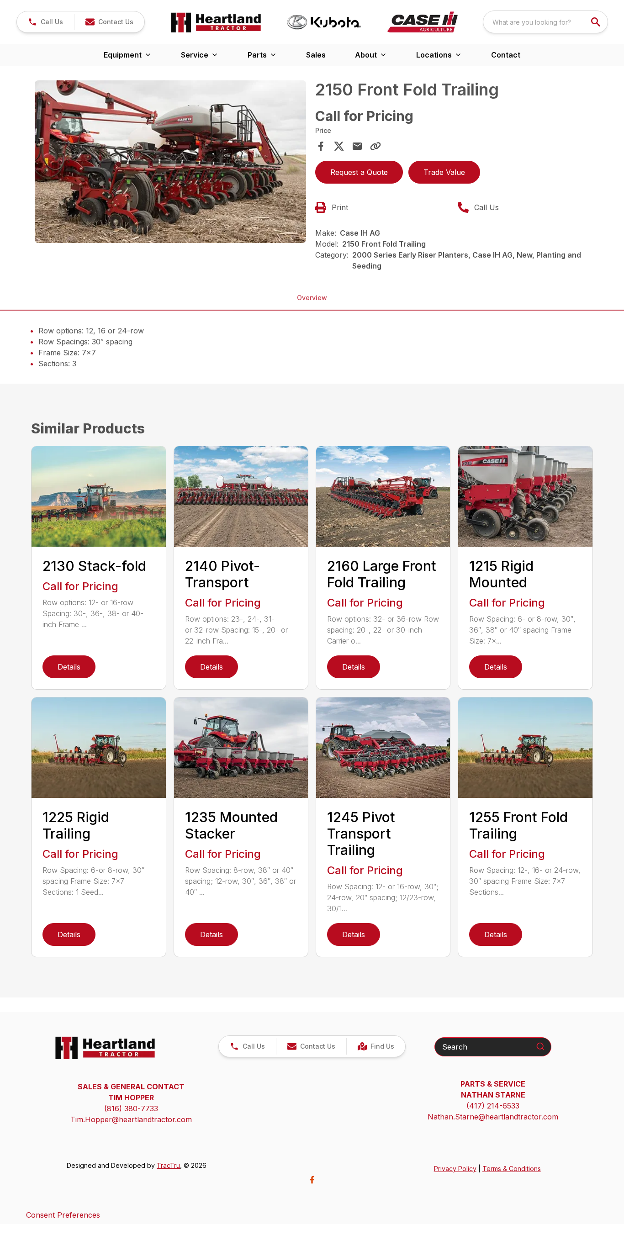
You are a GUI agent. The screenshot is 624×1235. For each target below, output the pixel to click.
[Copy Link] (375, 146)
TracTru (168, 1165)
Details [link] (69, 666)
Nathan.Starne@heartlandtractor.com (493, 1116)
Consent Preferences (63, 1214)
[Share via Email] (357, 146)
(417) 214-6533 (492, 1105)
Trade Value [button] (444, 172)
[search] (597, 21)
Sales (316, 54)
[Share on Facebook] (320, 146)
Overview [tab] (312, 297)
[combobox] (545, 22)
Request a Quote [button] (359, 172)
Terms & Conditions (511, 1168)
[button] (45, 22)
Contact (505, 54)
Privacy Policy (455, 1168)
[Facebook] (312, 1179)
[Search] (540, 1046)
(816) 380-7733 (131, 1108)
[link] (375, 1046)
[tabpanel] (170, 163)
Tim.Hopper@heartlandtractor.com (131, 1119)
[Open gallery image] (170, 161)
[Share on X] (338, 146)
